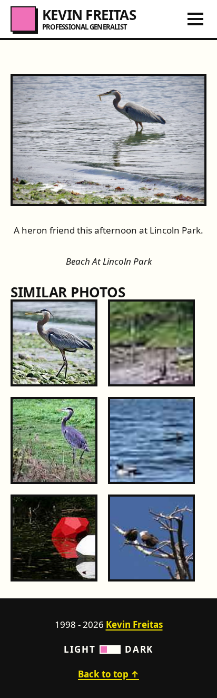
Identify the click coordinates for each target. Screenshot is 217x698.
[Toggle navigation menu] (195, 18)
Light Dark (108, 649)
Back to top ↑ (108, 674)
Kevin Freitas (134, 624)
